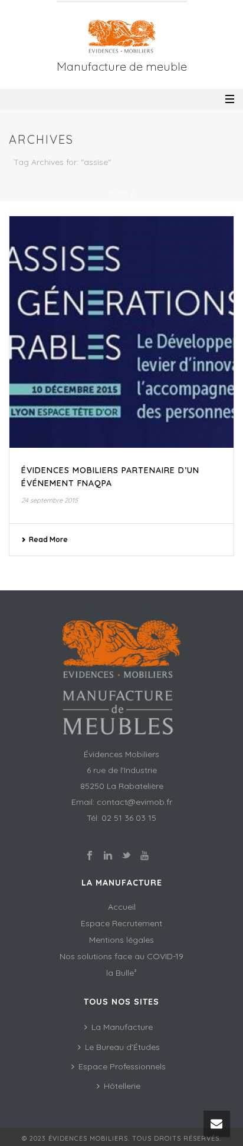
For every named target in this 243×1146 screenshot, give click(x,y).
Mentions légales (121, 939)
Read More (48, 539)
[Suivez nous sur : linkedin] (108, 856)
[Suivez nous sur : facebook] (89, 856)
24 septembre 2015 (49, 500)
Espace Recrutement (121, 923)
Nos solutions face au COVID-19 (121, 956)
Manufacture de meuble (122, 66)
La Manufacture (122, 1027)
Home (119, 193)
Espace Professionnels (122, 1066)
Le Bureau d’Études (122, 1047)
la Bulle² (121, 972)
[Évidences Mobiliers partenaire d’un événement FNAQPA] (121, 332)
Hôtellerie (122, 1086)
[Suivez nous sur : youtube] (144, 856)
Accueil (122, 906)
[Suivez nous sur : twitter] (126, 856)
